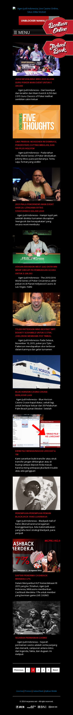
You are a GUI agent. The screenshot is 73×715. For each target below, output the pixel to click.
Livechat (19, 691)
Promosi (28, 691)
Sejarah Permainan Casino (31, 638)
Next (55, 670)
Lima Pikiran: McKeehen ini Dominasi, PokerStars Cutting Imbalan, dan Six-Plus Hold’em (36, 145)
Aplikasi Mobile (51, 691)
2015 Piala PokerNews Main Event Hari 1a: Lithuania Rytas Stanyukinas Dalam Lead (34, 207)
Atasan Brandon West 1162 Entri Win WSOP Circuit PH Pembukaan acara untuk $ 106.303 (36, 270)
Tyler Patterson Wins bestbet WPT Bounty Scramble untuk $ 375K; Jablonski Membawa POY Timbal (35, 332)
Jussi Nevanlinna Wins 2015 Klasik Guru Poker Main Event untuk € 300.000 (34, 82)
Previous (18, 670)
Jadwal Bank (38, 691)
